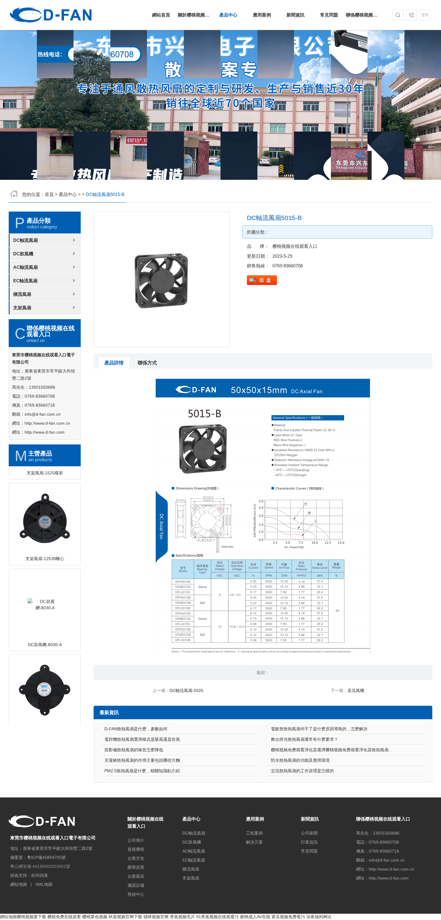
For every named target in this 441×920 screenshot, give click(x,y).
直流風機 (355, 690)
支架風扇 (22, 307)
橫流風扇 (22, 294)
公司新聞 (309, 833)
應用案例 (262, 14)
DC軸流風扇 (25, 240)
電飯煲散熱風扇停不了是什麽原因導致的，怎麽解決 (319, 728)
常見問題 (329, 14)
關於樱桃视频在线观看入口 (195, 14)
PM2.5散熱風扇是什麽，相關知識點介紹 (142, 770)
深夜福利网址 (319, 916)
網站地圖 (18, 884)
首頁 (49, 194)
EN (425, 14)
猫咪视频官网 (156, 916)
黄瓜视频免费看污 (288, 916)
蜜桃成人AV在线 (255, 916)
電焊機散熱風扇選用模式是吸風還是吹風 (142, 739)
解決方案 (254, 842)
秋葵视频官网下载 (125, 916)
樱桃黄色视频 (94, 916)
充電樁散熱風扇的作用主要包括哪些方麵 (142, 760)
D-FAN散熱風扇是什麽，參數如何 (135, 728)
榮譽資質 (136, 867)
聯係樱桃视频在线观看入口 (363, 14)
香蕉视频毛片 (182, 916)
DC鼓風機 (23, 253)
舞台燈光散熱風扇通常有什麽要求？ (304, 739)
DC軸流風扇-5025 (186, 690)
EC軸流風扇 (25, 280)
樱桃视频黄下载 (31, 916)
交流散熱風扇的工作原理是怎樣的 (302, 770)
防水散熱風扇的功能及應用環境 (300, 760)
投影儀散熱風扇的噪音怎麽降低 (133, 749)
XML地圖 (43, 884)
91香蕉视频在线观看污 (217, 916)
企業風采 (136, 876)
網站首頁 (161, 14)
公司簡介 (136, 840)
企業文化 (136, 858)
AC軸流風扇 (25, 267)
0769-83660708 (287, 265)
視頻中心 (136, 894)
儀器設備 (136, 885)
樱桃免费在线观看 (64, 916)
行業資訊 (309, 842)
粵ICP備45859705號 (46, 857)
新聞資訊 (295, 14)
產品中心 (228, 14)
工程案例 (254, 833)
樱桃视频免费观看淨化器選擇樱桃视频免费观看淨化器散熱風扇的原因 (336, 749)
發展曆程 (136, 849)
